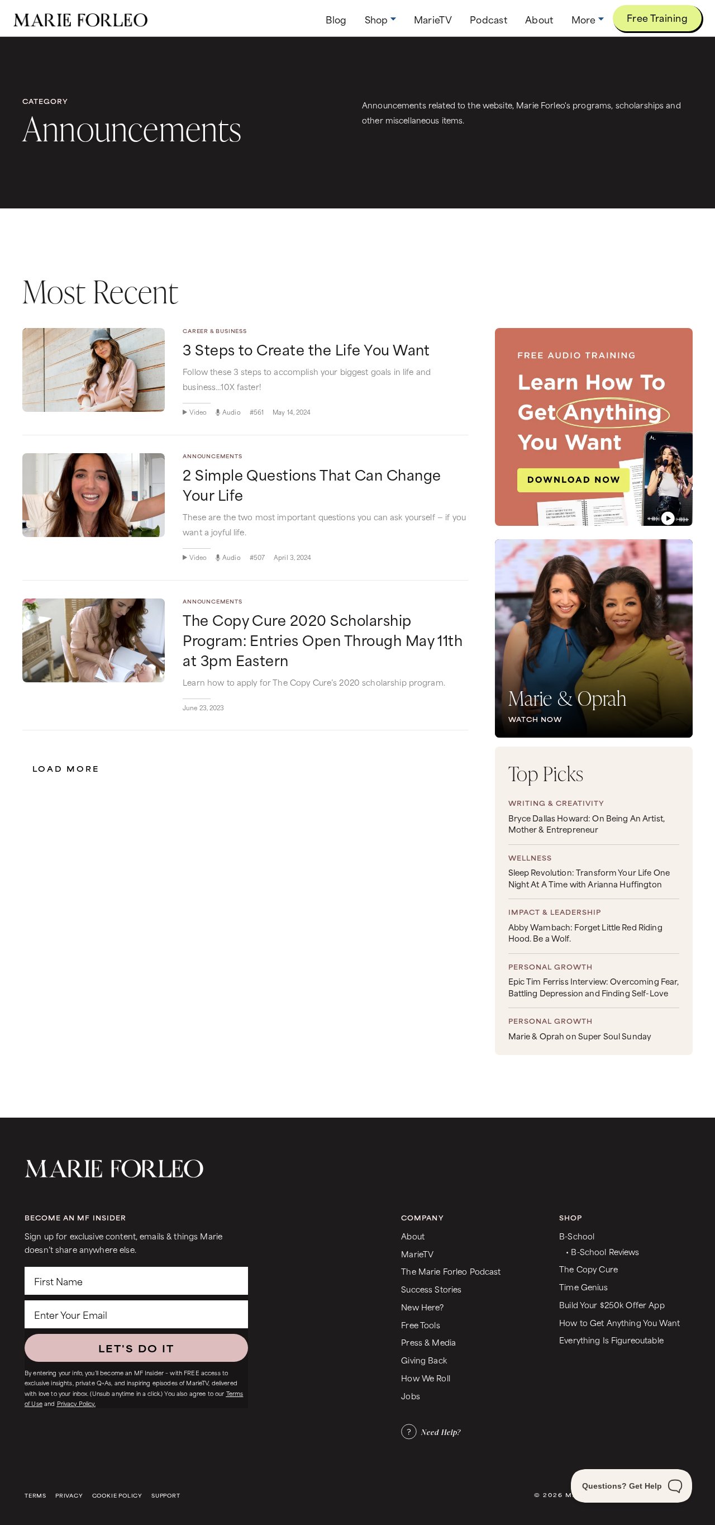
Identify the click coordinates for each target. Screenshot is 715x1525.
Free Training (657, 17)
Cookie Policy (117, 1495)
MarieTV (417, 1253)
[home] (80, 18)
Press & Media (428, 1342)
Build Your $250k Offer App (612, 1304)
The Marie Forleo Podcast (450, 1271)
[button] (380, 19)
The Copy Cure (588, 1268)
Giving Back (424, 1359)
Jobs (410, 1395)
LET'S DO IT (136, 1348)
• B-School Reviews (602, 1251)
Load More (65, 768)
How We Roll (425, 1377)
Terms (35, 1495)
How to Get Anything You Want (619, 1322)
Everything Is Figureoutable (611, 1339)
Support (165, 1495)
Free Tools (420, 1324)
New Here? (422, 1306)
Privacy (69, 1495)
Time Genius (583, 1286)
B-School (576, 1235)
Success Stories (431, 1288)
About (413, 1235)
